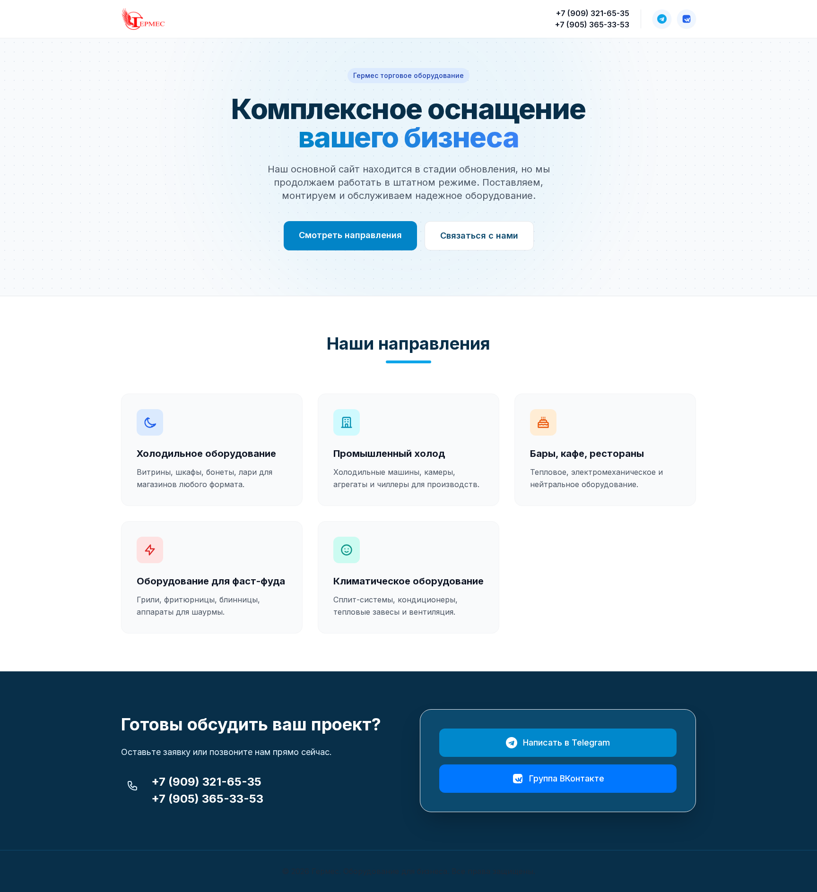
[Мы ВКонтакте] (686, 18)
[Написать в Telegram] (661, 18)
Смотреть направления (350, 235)
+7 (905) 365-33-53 (592, 24)
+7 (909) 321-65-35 (592, 13)
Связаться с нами (479, 235)
